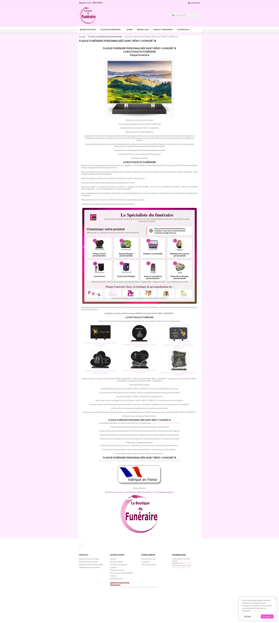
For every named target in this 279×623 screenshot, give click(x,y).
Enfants (151, 445)
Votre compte (148, 555)
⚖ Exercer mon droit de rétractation (119, 584)
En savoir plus (256, 611)
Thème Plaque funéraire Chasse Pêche (114, 445)
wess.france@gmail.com (181, 567)
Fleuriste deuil (130, 492)
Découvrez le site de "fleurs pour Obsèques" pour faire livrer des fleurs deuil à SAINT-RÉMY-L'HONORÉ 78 (139, 461)
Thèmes (142, 454)
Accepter (267, 616)
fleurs (176, 445)
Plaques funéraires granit (88, 562)
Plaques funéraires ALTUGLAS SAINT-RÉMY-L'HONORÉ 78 (139, 345)
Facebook (81, 545)
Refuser (247, 616)
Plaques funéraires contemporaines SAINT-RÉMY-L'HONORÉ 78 (100, 372)
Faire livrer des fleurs (145, 492)
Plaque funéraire (142, 445)
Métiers (123, 450)
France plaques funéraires (164, 492)
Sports (135, 454)
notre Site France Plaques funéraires (165, 423)
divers (160, 454)
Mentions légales (116, 562)
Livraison (113, 559)
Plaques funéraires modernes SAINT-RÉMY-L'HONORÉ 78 (139, 371)
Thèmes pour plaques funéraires (139, 442)
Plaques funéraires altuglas (89, 559)
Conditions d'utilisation (118, 564)
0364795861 (97, 3)
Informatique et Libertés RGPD (121, 573)
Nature (147, 450)
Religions (172, 450)
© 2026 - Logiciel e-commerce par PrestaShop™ (140, 587)
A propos (113, 567)
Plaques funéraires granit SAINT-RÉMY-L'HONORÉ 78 (178, 346)
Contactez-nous (116, 579)
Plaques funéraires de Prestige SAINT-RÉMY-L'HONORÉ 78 (178, 373)
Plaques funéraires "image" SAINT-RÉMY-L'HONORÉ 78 (101, 344)
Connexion (145, 562)
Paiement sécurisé (117, 570)
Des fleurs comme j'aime (114, 492)
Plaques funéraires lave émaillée (91, 564)
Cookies (113, 576)
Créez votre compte (148, 564)
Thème (133, 445)
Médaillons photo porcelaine (89, 567)
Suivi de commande (148, 559)
